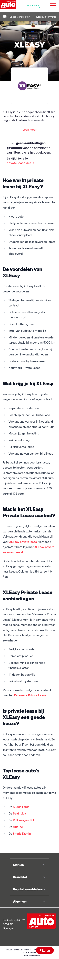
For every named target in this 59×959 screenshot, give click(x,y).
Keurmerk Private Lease (30, 695)
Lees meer (29, 129)
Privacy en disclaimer (31, 955)
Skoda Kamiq (22, 833)
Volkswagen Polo (24, 820)
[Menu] (54, 6)
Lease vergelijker (20, 16)
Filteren (45, 950)
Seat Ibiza (19, 813)
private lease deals (20, 163)
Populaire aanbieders (28, 889)
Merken (18, 865)
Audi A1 (18, 827)
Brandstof (20, 877)
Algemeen (20, 901)
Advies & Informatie (45, 16)
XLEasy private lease (23, 541)
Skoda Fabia (21, 807)
